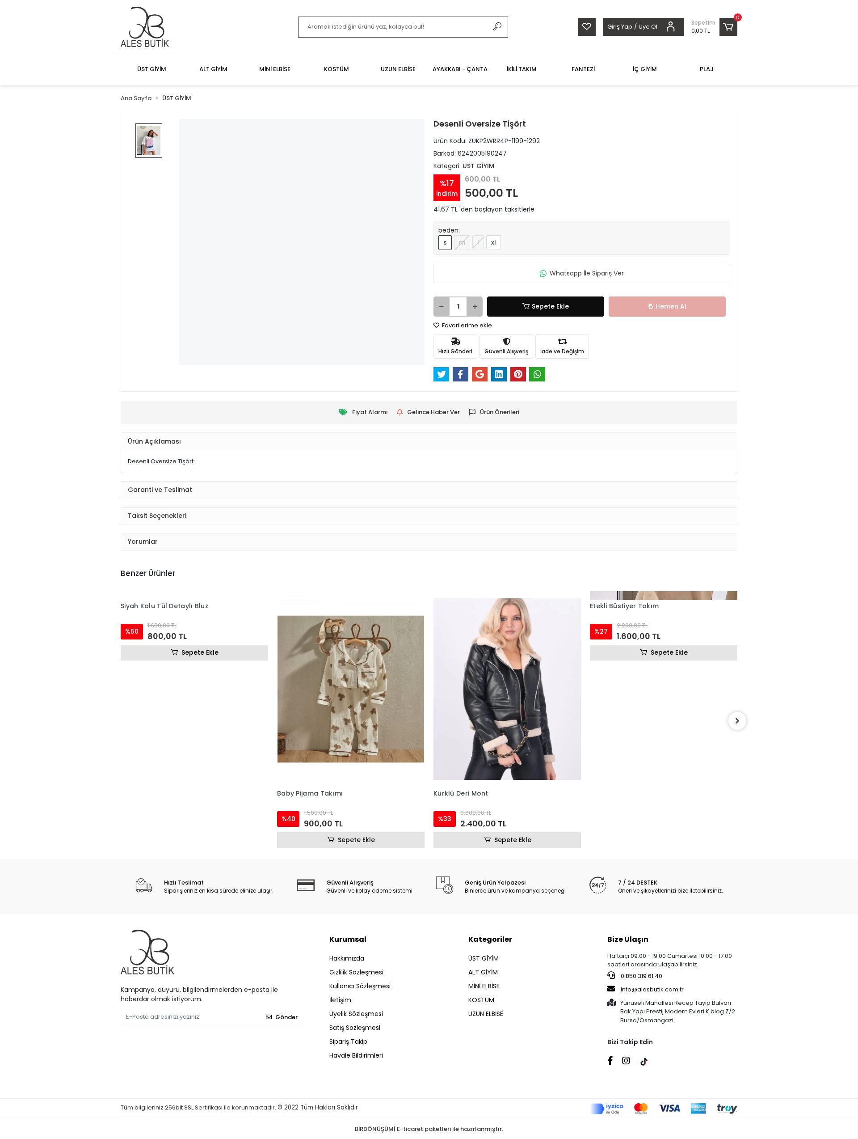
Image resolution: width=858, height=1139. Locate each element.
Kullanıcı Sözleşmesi (360, 986)
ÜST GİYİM (483, 958)
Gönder (286, 1017)
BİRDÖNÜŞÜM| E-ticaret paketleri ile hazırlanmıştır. (429, 1129)
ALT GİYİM (483, 972)
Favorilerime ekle (466, 325)
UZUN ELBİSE (485, 1013)
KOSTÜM (481, 999)
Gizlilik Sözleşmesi (356, 972)
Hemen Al (671, 306)
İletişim (340, 999)
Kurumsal (347, 939)
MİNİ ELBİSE (484, 986)
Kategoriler (490, 939)
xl (493, 242)
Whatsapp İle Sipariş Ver (587, 273)
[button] (714, 27)
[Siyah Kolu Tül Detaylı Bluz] (194, 595)
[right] (737, 721)
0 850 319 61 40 (640, 976)
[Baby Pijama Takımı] (351, 689)
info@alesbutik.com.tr (652, 989)
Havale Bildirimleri (356, 1055)
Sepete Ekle (550, 306)
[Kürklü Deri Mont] (507, 689)
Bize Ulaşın (627, 939)
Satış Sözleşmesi (354, 1027)
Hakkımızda (346, 958)
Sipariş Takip (348, 1041)
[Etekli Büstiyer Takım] (663, 595)
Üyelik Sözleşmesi (356, 1013)
